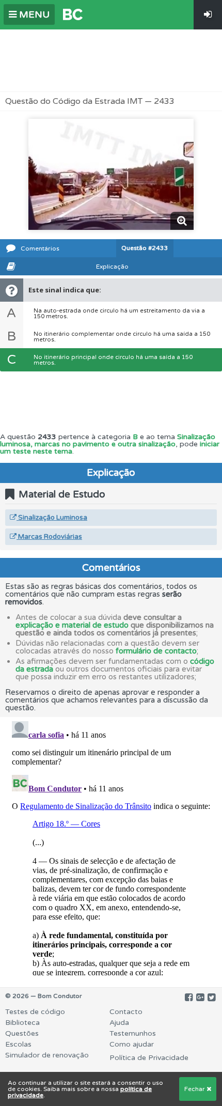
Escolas (18, 1044)
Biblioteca (22, 1022)
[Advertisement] (111, 60)
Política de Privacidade (148, 1057)
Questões (22, 1033)
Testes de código (35, 1011)
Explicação (112, 266)
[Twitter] (211, 997)
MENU (33, 14)
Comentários (40, 248)
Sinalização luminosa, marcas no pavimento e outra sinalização (107, 440)
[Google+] (200, 997)
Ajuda (119, 1022)
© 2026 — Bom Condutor (43, 996)
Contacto (125, 1011)
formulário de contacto (156, 651)
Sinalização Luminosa (52, 517)
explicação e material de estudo (72, 625)
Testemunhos (132, 1033)
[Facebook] (189, 997)
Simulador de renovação (47, 1055)
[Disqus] (111, 846)
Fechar (195, 1089)
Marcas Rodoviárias (49, 537)
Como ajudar (131, 1044)
